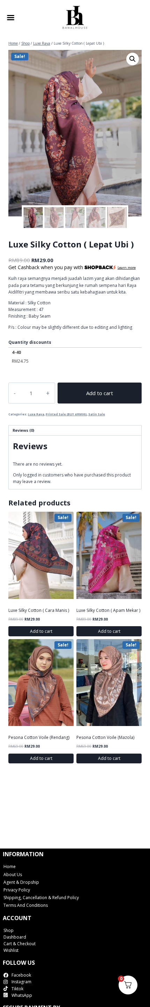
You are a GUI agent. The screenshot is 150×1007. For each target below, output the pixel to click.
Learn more (127, 267)
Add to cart (99, 393)
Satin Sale (96, 414)
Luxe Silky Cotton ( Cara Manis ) (38, 610)
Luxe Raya (36, 414)
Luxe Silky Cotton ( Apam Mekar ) (108, 610)
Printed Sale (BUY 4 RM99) (66, 414)
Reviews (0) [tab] (23, 430)
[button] (132, 59)
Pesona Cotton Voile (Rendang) (38, 737)
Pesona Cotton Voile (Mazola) (105, 737)
